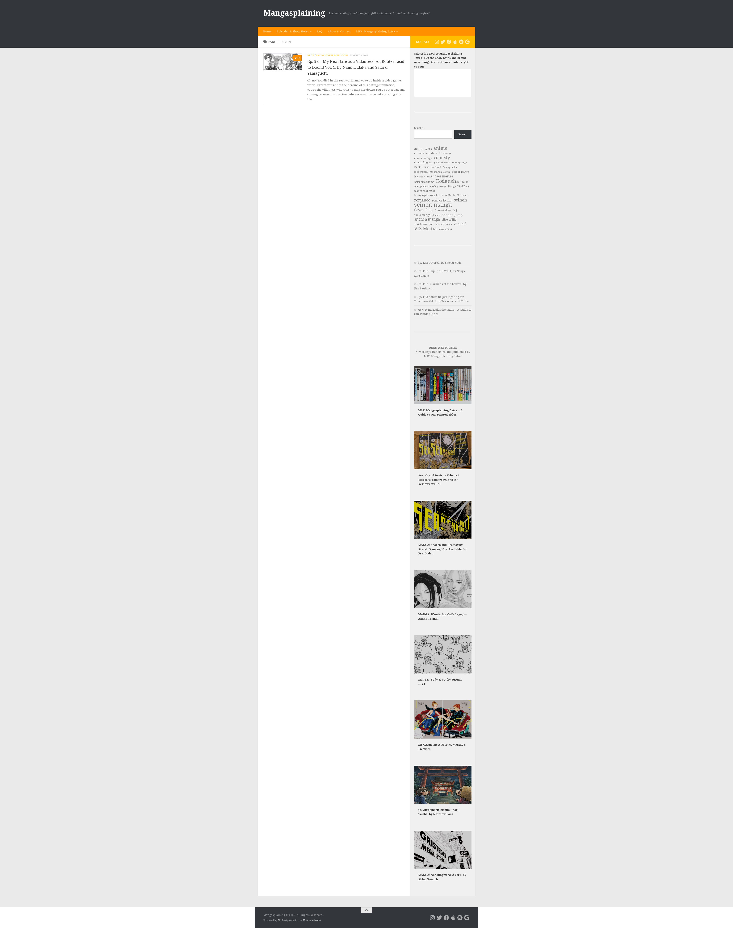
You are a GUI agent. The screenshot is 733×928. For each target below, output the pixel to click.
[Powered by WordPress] (279, 920)
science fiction (442, 200)
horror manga (460, 171)
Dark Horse (421, 167)
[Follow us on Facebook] (449, 41)
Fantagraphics (450, 167)
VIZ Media (425, 229)
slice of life (449, 219)
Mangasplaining (294, 13)
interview (419, 176)
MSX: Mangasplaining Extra (375, 31)
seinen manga (433, 205)
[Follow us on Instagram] (436, 41)
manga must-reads (424, 191)
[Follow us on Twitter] (443, 41)
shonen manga (427, 219)
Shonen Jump (452, 215)
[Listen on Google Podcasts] (467, 41)
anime (440, 148)
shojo (455, 210)
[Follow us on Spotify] (461, 41)
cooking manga (459, 162)
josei (429, 176)
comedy (442, 157)
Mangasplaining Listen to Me (432, 195)
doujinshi (436, 167)
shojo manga (422, 215)
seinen (460, 200)
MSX (456, 195)
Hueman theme (312, 920)
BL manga (445, 153)
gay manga (435, 172)
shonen (436, 215)
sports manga (423, 224)
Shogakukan (443, 210)
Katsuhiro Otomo (424, 181)
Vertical (460, 224)
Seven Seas (423, 210)
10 (299, 58)
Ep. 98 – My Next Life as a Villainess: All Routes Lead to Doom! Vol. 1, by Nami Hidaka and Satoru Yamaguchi (355, 67)
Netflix (464, 195)
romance (422, 200)
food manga (421, 172)
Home (267, 31)
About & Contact (339, 31)
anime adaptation (425, 153)
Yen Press (445, 229)
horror (446, 172)
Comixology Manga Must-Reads (432, 162)
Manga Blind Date (458, 186)
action (418, 149)
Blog (310, 55)
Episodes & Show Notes (293, 31)
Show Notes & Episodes (332, 55)
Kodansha (447, 181)
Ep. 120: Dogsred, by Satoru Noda (440, 262)
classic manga (423, 158)
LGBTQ (465, 181)
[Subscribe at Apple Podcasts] (455, 41)
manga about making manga (430, 186)
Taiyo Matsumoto (443, 224)
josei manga (443, 176)
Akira (428, 148)
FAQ (319, 31)
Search (418, 127)
